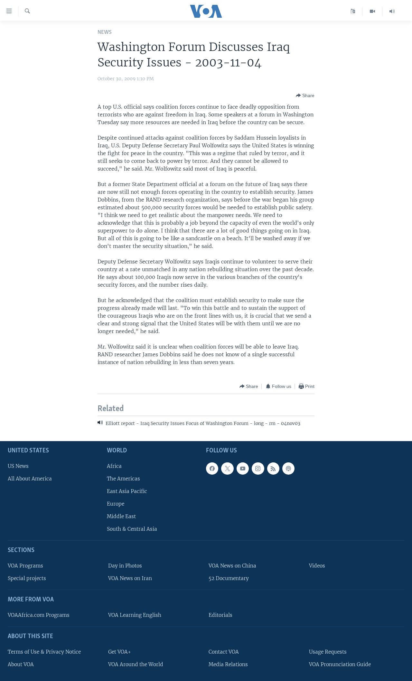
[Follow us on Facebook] (212, 468)
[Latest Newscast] (392, 11)
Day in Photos (125, 566)
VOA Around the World (135, 664)
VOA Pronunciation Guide (340, 664)
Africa (114, 466)
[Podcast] (288, 468)
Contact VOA (224, 651)
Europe (115, 504)
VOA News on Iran (130, 578)
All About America (30, 478)
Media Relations (228, 664)
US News (18, 466)
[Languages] (353, 11)
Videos (317, 566)
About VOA (21, 664)
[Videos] (372, 11)
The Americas (123, 478)
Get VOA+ (119, 651)
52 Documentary (229, 578)
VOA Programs (25, 566)
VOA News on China (232, 566)
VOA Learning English (134, 615)
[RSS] (273, 468)
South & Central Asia (132, 529)
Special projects (27, 578)
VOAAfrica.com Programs (39, 615)
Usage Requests (328, 651)
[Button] (305, 95)
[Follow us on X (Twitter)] (227, 468)
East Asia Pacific (127, 491)
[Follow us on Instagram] (258, 468)
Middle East (121, 516)
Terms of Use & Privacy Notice (44, 651)
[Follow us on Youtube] (243, 468)
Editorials (220, 615)
